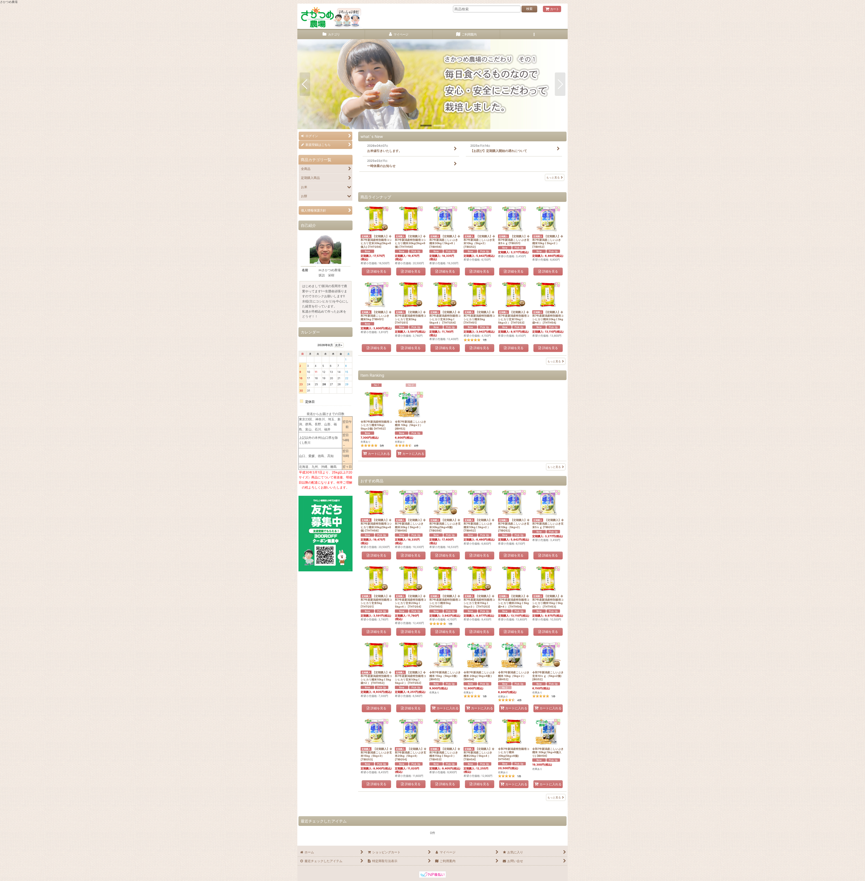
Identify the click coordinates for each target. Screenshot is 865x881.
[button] (534, 34)
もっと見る (553, 177)
